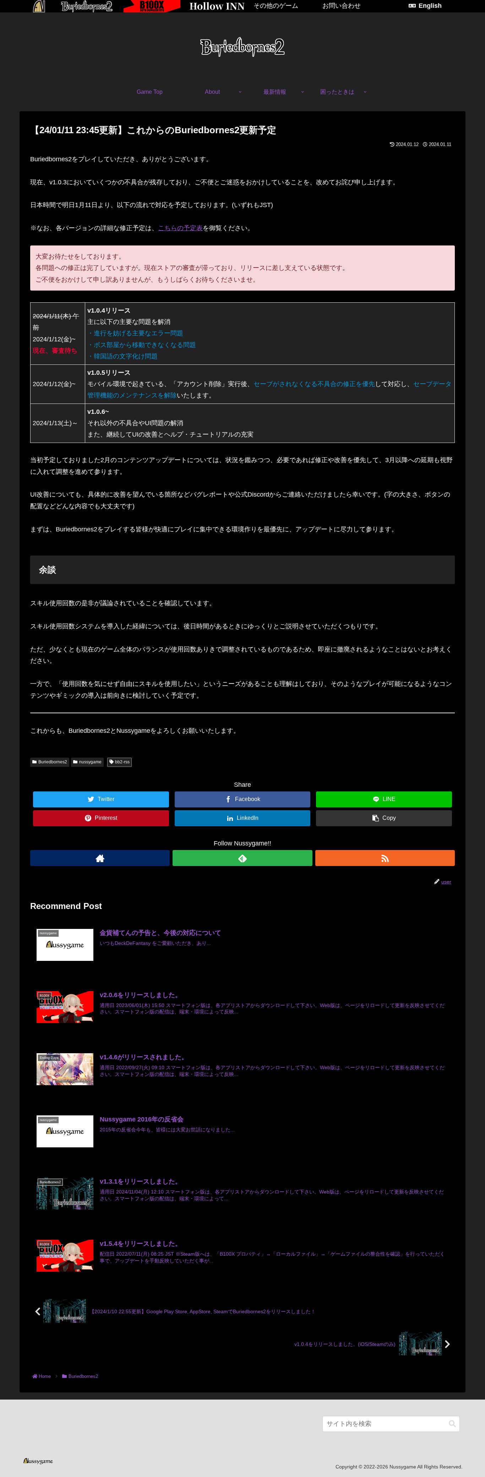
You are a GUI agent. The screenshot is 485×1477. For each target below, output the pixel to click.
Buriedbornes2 (52, 761)
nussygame (90, 761)
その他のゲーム (276, 5)
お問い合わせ (341, 5)
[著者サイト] (100, 858)
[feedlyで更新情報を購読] (242, 858)
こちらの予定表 (180, 228)
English (430, 5)
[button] (452, 1424)
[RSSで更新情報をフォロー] (385, 858)
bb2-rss (122, 761)
